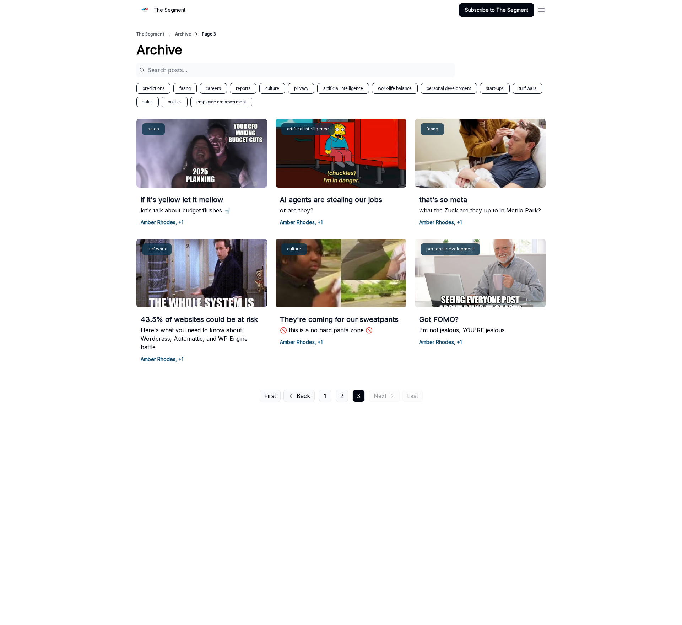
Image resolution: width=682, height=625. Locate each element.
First (270, 395)
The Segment (150, 34)
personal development (449, 88)
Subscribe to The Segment (496, 10)
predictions (153, 88)
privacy (301, 88)
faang (185, 88)
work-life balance (395, 88)
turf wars (527, 88)
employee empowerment (221, 102)
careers (213, 88)
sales (147, 102)
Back (303, 395)
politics (175, 102)
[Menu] (541, 9)
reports (243, 88)
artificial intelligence (343, 88)
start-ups (495, 88)
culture (272, 88)
